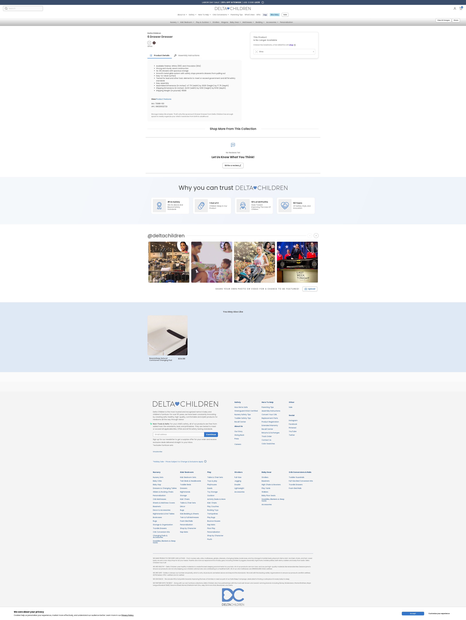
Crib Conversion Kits (161, 532)
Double (237, 484)
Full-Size (237, 477)
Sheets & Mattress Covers (164, 503)
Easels (209, 488)
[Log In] (454, 8)
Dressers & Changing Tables (165, 488)
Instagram (293, 420)
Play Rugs (211, 517)
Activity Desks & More (216, 499)
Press (236, 438)
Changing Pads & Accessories (160, 536)
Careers (237, 444)
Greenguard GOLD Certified (246, 411)
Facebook (293, 424)
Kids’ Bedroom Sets (188, 477)
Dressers (183, 488)
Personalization (159, 495)
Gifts (258, 14)
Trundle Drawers (160, 528)
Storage (183, 495)
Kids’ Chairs (185, 499)
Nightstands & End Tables (163, 514)
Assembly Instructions (271, 411)
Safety (191, 14)
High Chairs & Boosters (271, 484)
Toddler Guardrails (296, 477)
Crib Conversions (220, 14)
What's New (249, 14)
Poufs (209, 539)
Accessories (239, 492)
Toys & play (212, 481)
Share (456, 20)
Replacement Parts (270, 418)
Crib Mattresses (159, 499)
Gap (265, 15)
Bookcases (157, 517)
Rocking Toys (212, 510)
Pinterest (292, 428)
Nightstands (185, 492)
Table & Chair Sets (188, 503)
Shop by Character (188, 528)
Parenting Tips (237, 14)
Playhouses (212, 484)
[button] (149, 43)
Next (316, 236)
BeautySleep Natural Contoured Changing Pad (160, 359)
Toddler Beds (185, 484)
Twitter (292, 435)
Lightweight (239, 488)
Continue (211, 434)
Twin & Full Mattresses (189, 517)
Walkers (265, 492)
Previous (310, 236)
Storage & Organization (163, 524)
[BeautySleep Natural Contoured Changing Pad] (167, 335)
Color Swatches (268, 443)
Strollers (265, 477)
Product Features (163, 99)
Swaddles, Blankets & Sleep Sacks (164, 542)
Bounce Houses (213, 521)
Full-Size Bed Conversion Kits (301, 481)
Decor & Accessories (161, 510)
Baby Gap (157, 484)
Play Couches (213, 506)
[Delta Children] (185, 404)
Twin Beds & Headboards (190, 481)
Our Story (238, 431)
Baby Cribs (157, 481)
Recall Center (240, 422)
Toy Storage (212, 492)
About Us (181, 14)
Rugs (155, 521)
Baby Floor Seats (268, 495)
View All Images (443, 20)
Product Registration (270, 422)
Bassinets (157, 506)
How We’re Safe (241, 407)
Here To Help (203, 14)
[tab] (159, 55)
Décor (182, 506)
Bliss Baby (275, 14)
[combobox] (23, 8)
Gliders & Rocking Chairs (163, 492)
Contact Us (266, 440)
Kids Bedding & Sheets (189, 514)
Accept (413, 613)
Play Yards (266, 488)
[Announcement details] (205, 461)
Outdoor (210, 495)
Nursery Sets (158, 477)
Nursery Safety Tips (242, 414)
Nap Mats (184, 532)
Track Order (267, 436)
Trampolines (212, 514)
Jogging (237, 481)
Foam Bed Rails (186, 521)
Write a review (232, 165)
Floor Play (211, 528)
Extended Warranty (270, 425)
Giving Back (239, 435)
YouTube (292, 431)
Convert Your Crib (269, 414)
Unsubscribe (157, 452)
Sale (285, 15)
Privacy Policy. (127, 615)
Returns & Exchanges (270, 433)
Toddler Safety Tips (242, 418)
